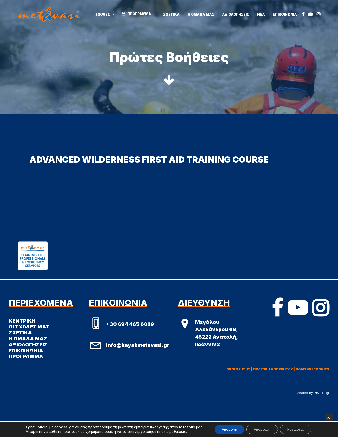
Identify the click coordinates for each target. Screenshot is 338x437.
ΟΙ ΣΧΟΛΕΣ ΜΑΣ (29, 327)
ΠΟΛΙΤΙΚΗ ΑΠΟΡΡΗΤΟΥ (273, 369)
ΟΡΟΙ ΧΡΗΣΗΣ (238, 369)
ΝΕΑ (261, 14)
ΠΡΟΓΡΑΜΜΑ (139, 14)
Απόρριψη (262, 429)
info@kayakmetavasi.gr (137, 345)
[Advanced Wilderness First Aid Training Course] (169, 159)
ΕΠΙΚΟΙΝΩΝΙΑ (285, 14)
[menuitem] (105, 14)
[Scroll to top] (329, 417)
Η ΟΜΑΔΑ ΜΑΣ (201, 14)
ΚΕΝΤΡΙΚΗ (22, 321)
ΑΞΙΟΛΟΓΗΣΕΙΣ (235, 14)
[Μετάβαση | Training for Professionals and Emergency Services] (49, 14)
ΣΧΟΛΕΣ (102, 14)
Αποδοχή (229, 429)
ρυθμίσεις (177, 431)
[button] (303, 14)
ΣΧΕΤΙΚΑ (171, 14)
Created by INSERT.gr (312, 393)
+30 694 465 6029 (130, 324)
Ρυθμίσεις (295, 429)
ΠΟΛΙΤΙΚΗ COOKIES (312, 369)
